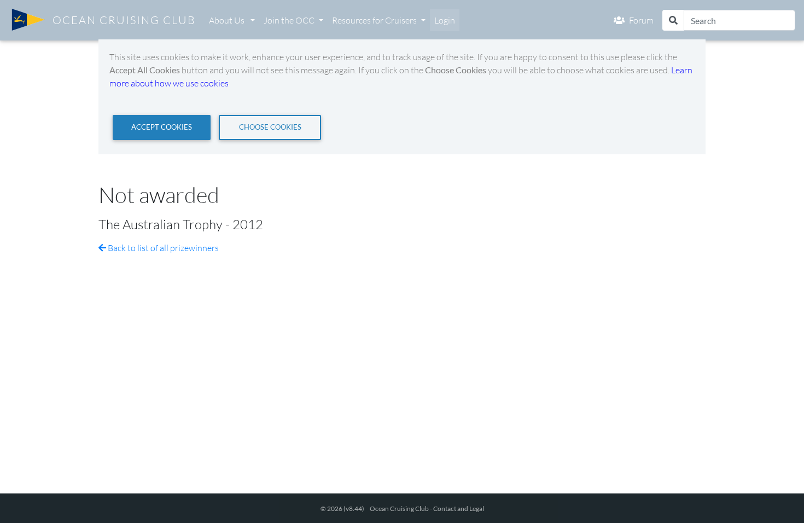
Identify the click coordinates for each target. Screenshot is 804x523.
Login (444, 20)
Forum (641, 20)
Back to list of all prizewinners (162, 247)
